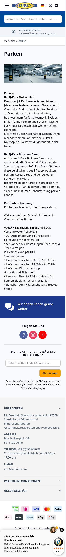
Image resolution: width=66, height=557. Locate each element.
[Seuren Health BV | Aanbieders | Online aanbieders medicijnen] (15, 509)
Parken (22, 40)
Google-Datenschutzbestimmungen (35, 384)
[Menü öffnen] (6, 5)
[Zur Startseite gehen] (24, 5)
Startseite (9, 40)
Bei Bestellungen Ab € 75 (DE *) (36, 31)
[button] (33, 408)
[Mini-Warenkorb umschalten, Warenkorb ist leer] (56, 5)
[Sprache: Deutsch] (44, 5)
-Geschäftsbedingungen (40, 386)
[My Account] (50, 5)
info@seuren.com (15, 469)
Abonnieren (50, 373)
